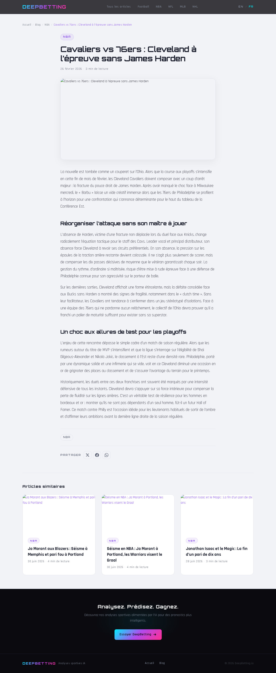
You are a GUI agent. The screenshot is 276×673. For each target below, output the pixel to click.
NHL (195, 7)
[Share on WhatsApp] (106, 455)
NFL (170, 7)
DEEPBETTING (44, 7)
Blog (38, 24)
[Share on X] (87, 455)
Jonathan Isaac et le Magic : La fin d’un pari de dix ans (217, 551)
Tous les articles (119, 7)
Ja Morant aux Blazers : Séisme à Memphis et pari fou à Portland (58, 551)
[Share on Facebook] (97, 455)
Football (143, 7)
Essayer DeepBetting (135, 634)
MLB (183, 7)
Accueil (26, 24)
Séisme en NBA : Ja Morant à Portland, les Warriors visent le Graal (134, 554)
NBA (159, 7)
